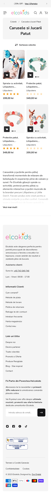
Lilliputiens (7, 90)
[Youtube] (20, 426)
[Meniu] (5, 12)
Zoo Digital (36, 474)
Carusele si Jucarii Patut (31, 22)
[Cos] (46, 13)
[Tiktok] (26, 426)
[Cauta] (35, 13)
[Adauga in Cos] (7, 75)
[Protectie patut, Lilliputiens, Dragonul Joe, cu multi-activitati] (37, 64)
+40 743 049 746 (21, 270)
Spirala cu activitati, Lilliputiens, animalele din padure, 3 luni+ (36, 139)
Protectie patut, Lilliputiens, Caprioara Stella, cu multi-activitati (13, 139)
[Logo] (20, 13)
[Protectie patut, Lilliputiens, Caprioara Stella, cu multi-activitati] (14, 118)
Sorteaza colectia (27, 45)
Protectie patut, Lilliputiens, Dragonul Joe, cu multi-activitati (34, 85)
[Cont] (40, 13)
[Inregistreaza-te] (41, 412)
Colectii (13, 22)
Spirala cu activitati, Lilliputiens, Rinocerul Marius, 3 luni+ (13, 85)
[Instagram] (7, 426)
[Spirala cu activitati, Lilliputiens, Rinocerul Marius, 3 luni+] (14, 64)
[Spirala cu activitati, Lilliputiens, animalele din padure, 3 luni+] (37, 118)
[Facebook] (13, 426)
